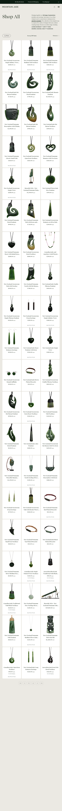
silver (49, 26)
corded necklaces (36, 26)
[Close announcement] (59, 2)
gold (44, 26)
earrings (39, 28)
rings (43, 28)
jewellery (34, 28)
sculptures (50, 28)
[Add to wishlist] (19, 42)
